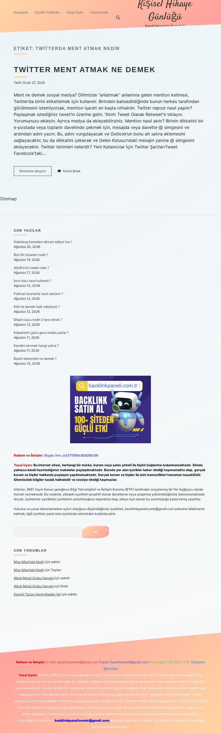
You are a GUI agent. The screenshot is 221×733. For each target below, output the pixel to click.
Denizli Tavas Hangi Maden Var (37, 594)
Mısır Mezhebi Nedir (29, 562)
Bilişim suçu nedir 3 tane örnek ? (38, 320)
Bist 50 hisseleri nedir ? (31, 255)
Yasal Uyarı (74, 12)
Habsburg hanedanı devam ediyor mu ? (43, 242)
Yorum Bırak (72, 171)
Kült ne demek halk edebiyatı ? (37, 307)
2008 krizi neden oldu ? (31, 268)
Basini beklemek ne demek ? (35, 358)
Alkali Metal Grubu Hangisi (34, 578)
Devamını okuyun (35, 172)
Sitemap (8, 198)
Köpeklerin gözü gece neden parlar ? (41, 333)
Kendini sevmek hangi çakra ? (36, 346)
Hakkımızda (99, 12)
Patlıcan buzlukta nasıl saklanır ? (38, 294)
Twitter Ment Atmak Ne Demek (85, 69)
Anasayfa (21, 12)
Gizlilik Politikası (47, 12)
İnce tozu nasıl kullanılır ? (32, 281)
